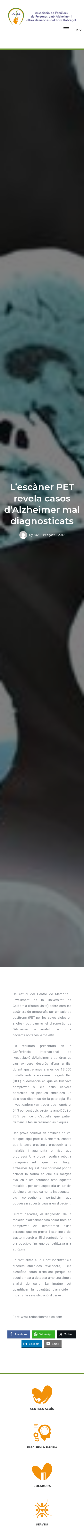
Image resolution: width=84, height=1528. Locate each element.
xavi (36, 535)
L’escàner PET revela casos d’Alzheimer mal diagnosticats (42, 504)
